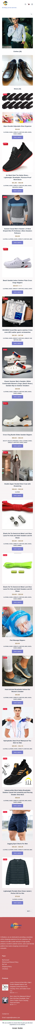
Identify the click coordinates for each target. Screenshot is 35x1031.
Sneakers (15, 187)
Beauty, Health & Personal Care (12, 440)
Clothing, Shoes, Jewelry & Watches (13, 132)
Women (19, 134)
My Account (5, 960)
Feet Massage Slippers (17, 640)
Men (26, 132)
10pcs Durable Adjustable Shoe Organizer (17, 126)
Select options (17, 137)
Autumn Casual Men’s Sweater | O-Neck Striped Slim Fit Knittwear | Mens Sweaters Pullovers (17, 231)
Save (6, 94)
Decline (20, 1028)
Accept (14, 1028)
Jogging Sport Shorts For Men (17, 844)
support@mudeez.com (13, 1017)
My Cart (4, 964)
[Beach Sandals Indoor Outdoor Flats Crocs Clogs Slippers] (17, 262)
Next (28, 911)
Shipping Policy (7, 966)
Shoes (17, 89)
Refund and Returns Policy (10, 962)
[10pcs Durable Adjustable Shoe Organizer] (17, 107)
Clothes (17, 51)
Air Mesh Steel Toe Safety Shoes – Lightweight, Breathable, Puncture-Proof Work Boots (17, 177)
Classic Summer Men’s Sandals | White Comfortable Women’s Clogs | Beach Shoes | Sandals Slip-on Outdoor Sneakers (17, 383)
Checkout (5, 969)
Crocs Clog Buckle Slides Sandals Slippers (17, 435)
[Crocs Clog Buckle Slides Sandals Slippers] (17, 416)
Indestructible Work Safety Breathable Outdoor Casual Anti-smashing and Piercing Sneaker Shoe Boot (17, 792)
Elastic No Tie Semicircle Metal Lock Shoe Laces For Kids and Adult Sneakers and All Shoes (17, 536)
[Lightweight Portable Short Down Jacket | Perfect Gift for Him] (17, 872)
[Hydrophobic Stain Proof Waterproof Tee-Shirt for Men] (17, 722)
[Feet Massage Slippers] (17, 622)
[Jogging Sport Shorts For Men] (17, 825)
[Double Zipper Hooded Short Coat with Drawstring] (17, 465)
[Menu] (32, 4)
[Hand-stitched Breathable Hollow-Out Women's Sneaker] (17, 671)
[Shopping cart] (29, 4)
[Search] (25, 4)
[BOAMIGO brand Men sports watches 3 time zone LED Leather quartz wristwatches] (17, 311)
